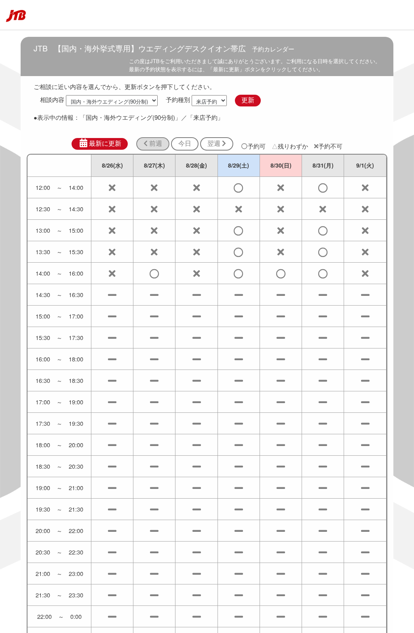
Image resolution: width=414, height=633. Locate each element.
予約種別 (178, 100)
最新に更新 (105, 143)
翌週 (214, 143)
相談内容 (52, 100)
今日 (184, 143)
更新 (247, 100)
